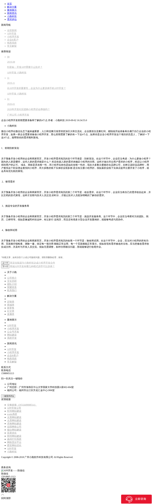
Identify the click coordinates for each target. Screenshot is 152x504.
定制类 (10, 301)
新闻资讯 (12, 13)
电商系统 (12, 358)
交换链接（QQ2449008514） (22, 405)
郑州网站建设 (14, 436)
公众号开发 (13, 331)
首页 (9, 4)
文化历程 (12, 281)
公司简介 (12, 278)
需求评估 (12, 19)
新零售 (10, 308)
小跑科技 (12, 16)
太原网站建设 (14, 417)
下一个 (5, 266)
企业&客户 (12, 355)
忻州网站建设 (14, 411)
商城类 (10, 305)
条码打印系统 (14, 439)
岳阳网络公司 (14, 426)
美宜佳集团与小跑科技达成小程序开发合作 (32, 263)
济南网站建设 (14, 423)
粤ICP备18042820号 (84, 457)
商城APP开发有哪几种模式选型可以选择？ (32, 266)
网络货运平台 (14, 442)
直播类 (10, 314)
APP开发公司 (14, 408)
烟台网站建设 (14, 430)
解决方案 (12, 7)
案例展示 (12, 10)
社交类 (10, 311)
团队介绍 (12, 284)
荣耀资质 (12, 287)
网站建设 (12, 335)
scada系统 (12, 414)
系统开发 (12, 338)
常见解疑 (12, 361)
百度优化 (12, 433)
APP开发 (11, 325)
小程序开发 (13, 328)
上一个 (5, 263)
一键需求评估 (8, 396)
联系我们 (12, 290)
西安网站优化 (14, 445)
